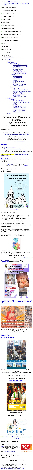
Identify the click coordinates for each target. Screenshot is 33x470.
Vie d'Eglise (13, 63)
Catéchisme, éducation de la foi (20, 89)
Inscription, (10, 164)
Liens (22, 468)
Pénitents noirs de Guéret (19, 110)
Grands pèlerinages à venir (19, 73)
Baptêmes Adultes (17, 77)
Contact (9, 113)
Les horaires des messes (9, 147)
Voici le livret (6, 335)
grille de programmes (10, 451)
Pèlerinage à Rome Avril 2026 (20, 65)
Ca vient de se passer (18, 69)
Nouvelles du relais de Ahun (20, 72)
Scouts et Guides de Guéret (19, 96)
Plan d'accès (17, 468)
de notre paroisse (7, 337)
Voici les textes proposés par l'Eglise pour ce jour (16, 134)
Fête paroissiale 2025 (18, 67)
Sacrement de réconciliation (19, 84)
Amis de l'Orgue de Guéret (19, 106)
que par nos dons (16, 381)
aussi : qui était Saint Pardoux (24, 257)
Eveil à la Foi (16, 88)
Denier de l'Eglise (17, 70)
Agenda (9, 61)
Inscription (5, 159)
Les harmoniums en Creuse (19, 107)
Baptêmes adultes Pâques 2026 (20, 66)
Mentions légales (5, 468)
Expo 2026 (5, 261)
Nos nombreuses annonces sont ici (12, 149)
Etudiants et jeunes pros (18, 92)
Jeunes (12, 87)
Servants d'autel (16, 95)
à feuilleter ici (9, 369)
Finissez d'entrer (11, 62)
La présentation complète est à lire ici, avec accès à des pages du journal (16, 437)
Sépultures (15, 83)
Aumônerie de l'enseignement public (22, 91)
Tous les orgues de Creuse (19, 109)
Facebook (24, 151)
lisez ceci (26, 165)
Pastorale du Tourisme (18, 100)
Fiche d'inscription (14, 209)
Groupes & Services (11, 98)
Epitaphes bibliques (17, 111)
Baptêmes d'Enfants (17, 76)
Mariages (15, 80)
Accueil (9, 59)
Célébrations (13, 74)
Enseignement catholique (19, 94)
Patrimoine (13, 99)
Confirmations (16, 78)
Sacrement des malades (18, 81)
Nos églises (15, 105)
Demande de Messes (18, 85)
